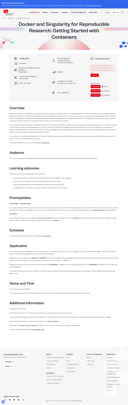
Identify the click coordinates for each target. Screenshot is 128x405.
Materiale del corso (102, 58)
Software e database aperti (54, 357)
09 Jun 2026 (96, 95)
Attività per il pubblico (113, 368)
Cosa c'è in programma (78, 12)
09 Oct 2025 (95, 91)
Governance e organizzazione (111, 373)
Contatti (107, 12)
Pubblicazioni (70, 368)
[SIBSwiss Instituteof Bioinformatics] (14, 399)
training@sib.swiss (38, 329)
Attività (45, 12)
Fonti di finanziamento (113, 377)
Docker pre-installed (45, 218)
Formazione (54, 12)
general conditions (53, 321)
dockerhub (76, 218)
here (32, 210)
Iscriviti (104, 69)
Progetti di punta (112, 361)
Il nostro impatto (112, 364)
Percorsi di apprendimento (54, 379)
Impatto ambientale (113, 381)
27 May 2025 (95, 86)
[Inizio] (9, 12)
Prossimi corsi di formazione (23, 18)
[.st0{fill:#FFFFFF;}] (18, 399)
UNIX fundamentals (99, 210)
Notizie (89, 357)
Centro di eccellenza (52, 361)
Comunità (64, 12)
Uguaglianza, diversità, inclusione (114, 386)
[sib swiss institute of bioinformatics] (5, 399)
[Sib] (9, 399)
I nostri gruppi (70, 371)
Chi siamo (110, 357)
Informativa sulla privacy (76, 400)
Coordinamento (51, 364)
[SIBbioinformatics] (23, 399)
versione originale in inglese (93, 5)
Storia (108, 390)
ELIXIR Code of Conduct (28, 325)
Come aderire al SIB (72, 364)
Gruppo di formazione (52, 383)
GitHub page (45, 143)
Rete (67, 357)
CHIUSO (94, 75)
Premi (68, 361)
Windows (56, 220)
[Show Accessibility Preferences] (3, 402)
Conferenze (90, 364)
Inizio (5, 18)
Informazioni (93, 12)
